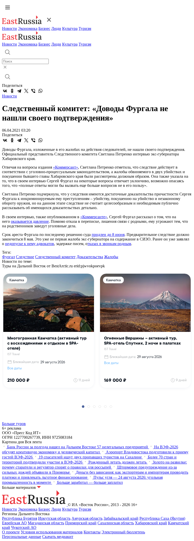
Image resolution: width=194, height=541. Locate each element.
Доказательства (90, 257)
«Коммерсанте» (93, 217)
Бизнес (44, 28)
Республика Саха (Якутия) (162, 518)
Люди (56, 28)
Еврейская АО (14, 523)
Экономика (27, 28)
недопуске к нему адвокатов (29, 244)
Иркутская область (54, 518)
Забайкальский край (121, 518)
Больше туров (14, 424)
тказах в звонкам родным (109, 244)
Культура (70, 28)
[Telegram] (19, 91)
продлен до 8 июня (108, 234)
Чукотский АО (23, 527)
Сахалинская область (116, 523)
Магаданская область (46, 523)
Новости (9, 28)
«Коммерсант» (65, 167)
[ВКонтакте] (5, 91)
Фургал (8, 257)
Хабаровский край (151, 523)
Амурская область (87, 518)
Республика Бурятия (19, 518)
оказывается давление (30, 221)
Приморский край (80, 523)
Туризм (85, 28)
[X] (26, 91)
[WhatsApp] (40, 91)
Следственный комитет (55, 257)
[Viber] (33, 91)
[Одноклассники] (12, 91)
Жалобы (111, 257)
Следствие (25, 257)
